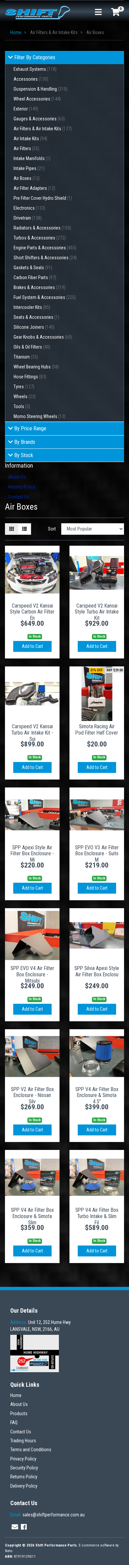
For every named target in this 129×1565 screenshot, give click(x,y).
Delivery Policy (23, 1486)
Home (16, 1395)
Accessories (31, 79)
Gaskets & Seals (33, 267)
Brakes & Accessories (39, 287)
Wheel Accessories (37, 99)
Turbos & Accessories (40, 237)
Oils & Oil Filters (32, 347)
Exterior (26, 108)
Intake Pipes (29, 168)
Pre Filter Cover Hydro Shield (43, 198)
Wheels (25, 396)
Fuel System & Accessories (45, 297)
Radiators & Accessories (42, 228)
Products (18, 1413)
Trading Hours (23, 1440)
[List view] (24, 529)
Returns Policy (21, 486)
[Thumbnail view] (11, 529)
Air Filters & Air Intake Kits (43, 128)
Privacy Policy (23, 1458)
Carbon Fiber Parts (35, 277)
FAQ (14, 1422)
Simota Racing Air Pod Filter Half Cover (96, 729)
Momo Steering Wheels (39, 416)
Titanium (26, 357)
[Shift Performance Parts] (37, 12)
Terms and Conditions (30, 1449)
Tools (22, 406)
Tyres (24, 386)
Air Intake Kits (30, 138)
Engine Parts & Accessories (45, 247)
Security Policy (24, 1467)
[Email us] (15, 1527)
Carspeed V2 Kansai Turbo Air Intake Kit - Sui (32, 732)
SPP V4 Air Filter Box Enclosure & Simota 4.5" (96, 1095)
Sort (52, 528)
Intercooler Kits (32, 307)
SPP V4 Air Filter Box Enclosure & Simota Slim (32, 1216)
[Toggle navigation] (98, 12)
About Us (17, 477)
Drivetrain (28, 218)
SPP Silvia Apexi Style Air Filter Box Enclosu (96, 971)
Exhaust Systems (35, 69)
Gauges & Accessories (39, 118)
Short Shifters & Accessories (45, 257)
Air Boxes (27, 178)
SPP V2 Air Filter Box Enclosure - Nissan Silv (32, 1095)
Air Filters (26, 148)
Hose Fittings (30, 376)
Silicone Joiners (34, 327)
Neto (9, 1551)
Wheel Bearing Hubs (36, 366)
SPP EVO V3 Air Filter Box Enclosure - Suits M (97, 853)
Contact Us (18, 496)
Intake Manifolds (32, 158)
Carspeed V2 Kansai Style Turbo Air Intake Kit (97, 612)
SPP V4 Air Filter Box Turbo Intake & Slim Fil (96, 1216)
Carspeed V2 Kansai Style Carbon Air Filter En (32, 612)
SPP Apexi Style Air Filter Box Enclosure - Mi (32, 853)
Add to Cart (32, 646)
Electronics (29, 208)
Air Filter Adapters (34, 188)
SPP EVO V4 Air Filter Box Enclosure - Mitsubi (32, 974)
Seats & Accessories (36, 317)
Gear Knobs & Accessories (43, 337)
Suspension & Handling (40, 89)
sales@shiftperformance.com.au (47, 1514)
